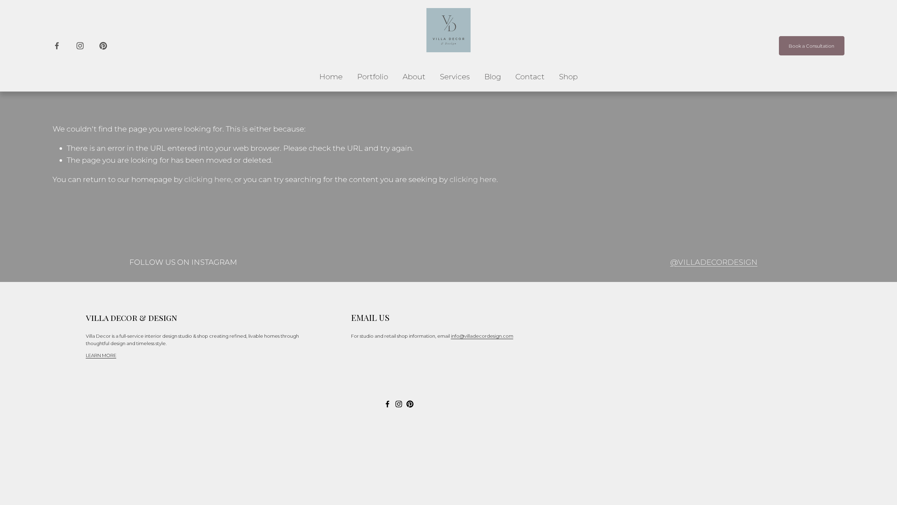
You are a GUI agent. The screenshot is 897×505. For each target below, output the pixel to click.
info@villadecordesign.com (482, 336)
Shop (568, 76)
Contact (530, 76)
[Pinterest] (103, 45)
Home (331, 76)
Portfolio (372, 76)
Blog (492, 76)
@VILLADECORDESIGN (714, 262)
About (414, 76)
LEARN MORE (101, 355)
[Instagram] (80, 45)
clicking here (207, 179)
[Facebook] (57, 45)
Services (455, 76)
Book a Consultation (811, 46)
